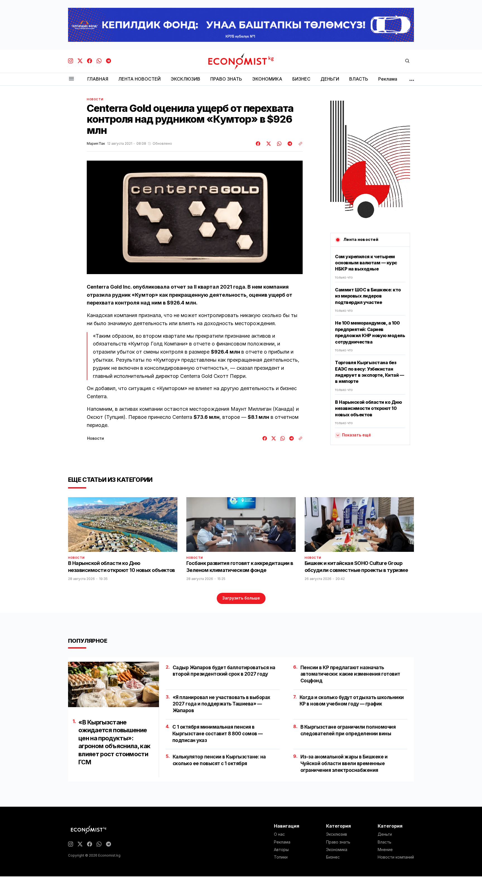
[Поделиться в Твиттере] (267, 143)
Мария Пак (96, 144)
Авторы (281, 849)
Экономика (336, 849)
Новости (95, 99)
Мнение (385, 849)
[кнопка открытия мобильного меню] (71, 79)
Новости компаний (396, 857)
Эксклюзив (336, 834)
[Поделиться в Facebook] (258, 143)
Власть (384, 842)
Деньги (385, 834)
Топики (281, 857)
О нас (279, 834)
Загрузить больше (241, 598)
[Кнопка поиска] (407, 61)
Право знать (338, 842)
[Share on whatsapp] (278, 143)
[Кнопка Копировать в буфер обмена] (298, 143)
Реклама (282, 842)
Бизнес (333, 857)
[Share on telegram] (289, 143)
